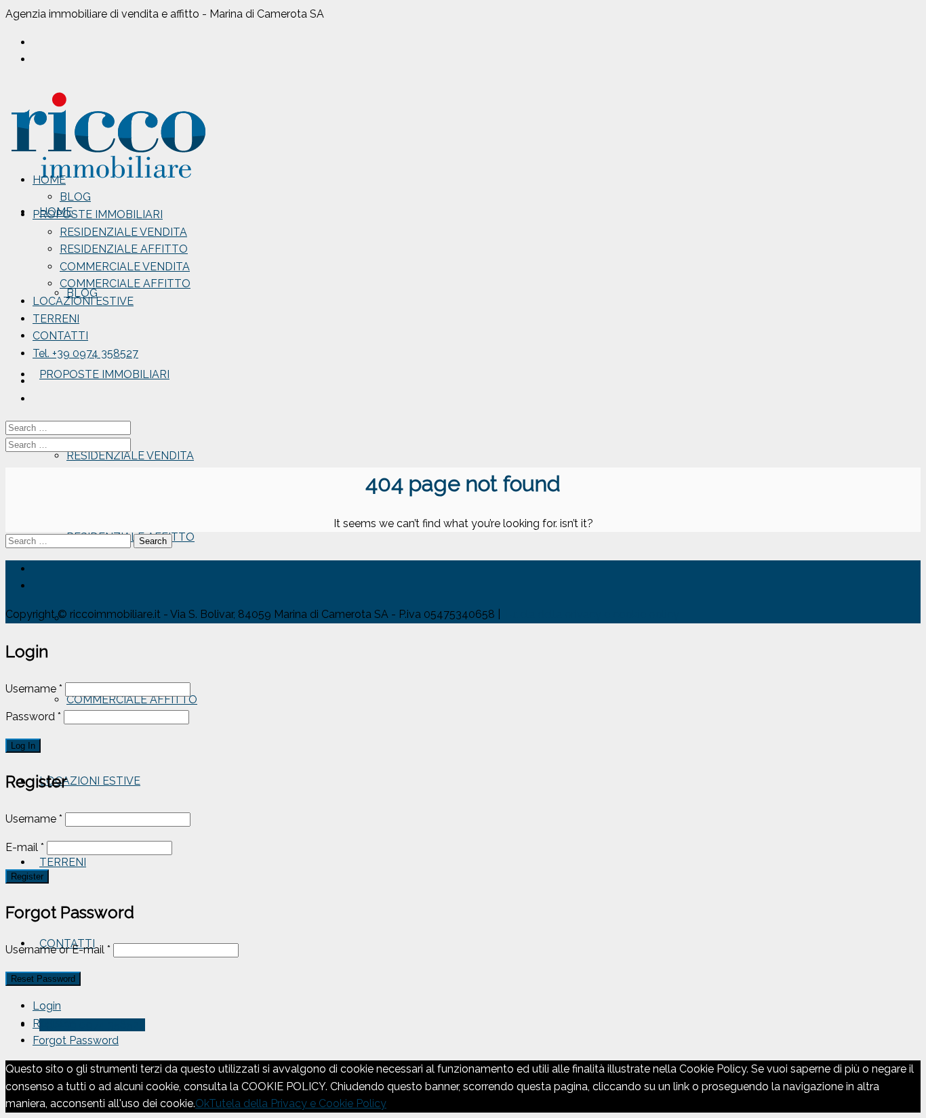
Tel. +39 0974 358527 (92, 1024)
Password (33, 716)
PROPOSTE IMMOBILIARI (104, 374)
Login (47, 1005)
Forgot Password (76, 1040)
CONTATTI (60, 335)
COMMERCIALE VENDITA (125, 266)
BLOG (75, 196)
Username (33, 688)
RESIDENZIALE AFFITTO (124, 249)
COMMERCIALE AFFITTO (131, 699)
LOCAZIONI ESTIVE (89, 780)
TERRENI (62, 862)
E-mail (24, 847)
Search (153, 541)
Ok (202, 1103)
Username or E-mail (57, 949)
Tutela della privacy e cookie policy (591, 614)
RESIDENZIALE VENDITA (130, 455)
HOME (49, 179)
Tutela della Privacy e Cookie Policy (297, 1103)
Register (53, 1023)
